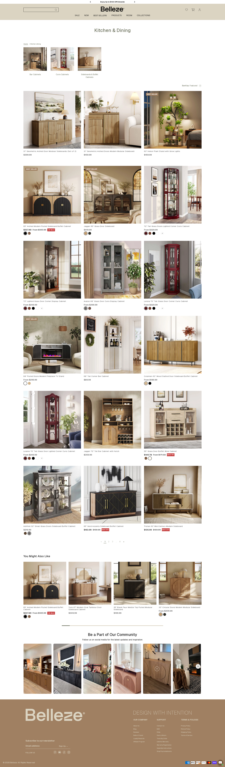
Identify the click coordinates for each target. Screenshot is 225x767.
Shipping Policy (186, 732)
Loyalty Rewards (138, 738)
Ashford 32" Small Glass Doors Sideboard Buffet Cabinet (49, 526)
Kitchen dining (35, 44)
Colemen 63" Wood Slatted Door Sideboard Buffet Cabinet (171, 376)
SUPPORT (161, 720)
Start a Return (161, 735)
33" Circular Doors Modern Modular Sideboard (179, 607)
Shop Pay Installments (164, 751)
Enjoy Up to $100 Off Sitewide (112, 2)
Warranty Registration (164, 745)
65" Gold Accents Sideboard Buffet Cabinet (104, 526)
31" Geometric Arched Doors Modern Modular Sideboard (109, 151)
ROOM (129, 15)
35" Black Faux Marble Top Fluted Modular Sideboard (133, 608)
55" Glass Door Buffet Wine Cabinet (160, 451)
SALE (77, 15)
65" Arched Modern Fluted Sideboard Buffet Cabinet (47, 226)
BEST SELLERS (100, 15)
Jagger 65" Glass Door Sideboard (99, 226)
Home (26, 44)
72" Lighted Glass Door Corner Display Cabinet (44, 301)
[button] (198, 666)
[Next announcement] (135, 2)
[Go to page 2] (123, 541)
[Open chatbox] (220, 762)
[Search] (56, 10)
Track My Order (162, 738)
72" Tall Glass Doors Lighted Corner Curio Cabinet (167, 226)
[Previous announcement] (90, 2)
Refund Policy (185, 729)
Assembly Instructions (164, 748)
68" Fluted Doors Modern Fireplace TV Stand (43, 376)
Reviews (136, 732)
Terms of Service (186, 735)
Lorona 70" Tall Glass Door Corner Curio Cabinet (166, 301)
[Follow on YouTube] (59, 753)
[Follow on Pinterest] (55, 753)
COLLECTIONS (143, 15)
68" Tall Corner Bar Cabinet (96, 376)
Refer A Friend (138, 735)
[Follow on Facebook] (64, 753)
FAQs (158, 732)
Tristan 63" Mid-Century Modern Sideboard (163, 526)
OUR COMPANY (140, 720)
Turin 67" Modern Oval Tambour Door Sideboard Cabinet (85, 608)
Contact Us (160, 726)
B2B (158, 729)
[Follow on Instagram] (68, 753)
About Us (136, 726)
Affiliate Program (139, 742)
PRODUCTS (116, 15)
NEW (86, 15)
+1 (162, 233)
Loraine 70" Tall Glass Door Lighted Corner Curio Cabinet (49, 451)
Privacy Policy (185, 726)
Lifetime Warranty (163, 742)
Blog (134, 729)
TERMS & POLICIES (189, 720)
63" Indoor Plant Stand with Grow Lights (162, 151)
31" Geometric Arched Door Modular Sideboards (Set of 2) (49, 151)
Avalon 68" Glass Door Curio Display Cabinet (104, 301)
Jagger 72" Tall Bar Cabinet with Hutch (101, 451)
